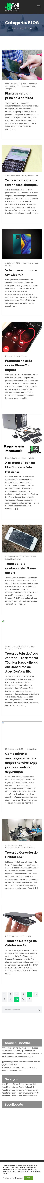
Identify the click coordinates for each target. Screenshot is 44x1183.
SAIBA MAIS (10, 134)
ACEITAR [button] (29, 1178)
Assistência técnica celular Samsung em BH (20, 1093)
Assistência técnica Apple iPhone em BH (19, 1084)
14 (23, 999)
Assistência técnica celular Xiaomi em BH (19, 1096)
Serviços (8, 89)
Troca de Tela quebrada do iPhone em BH (20, 568)
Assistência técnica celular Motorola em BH (20, 1090)
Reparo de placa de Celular (24, 86)
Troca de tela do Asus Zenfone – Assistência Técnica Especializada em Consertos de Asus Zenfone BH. (21, 663)
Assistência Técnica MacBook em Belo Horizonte (20, 467)
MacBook (25, 458)
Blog (22, 28)
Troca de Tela (32, 176)
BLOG (25, 84)
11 (4, 999)
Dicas (12, 559)
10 (36, 994)
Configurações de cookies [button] (13, 1178)
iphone (18, 559)
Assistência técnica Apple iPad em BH (18, 1087)
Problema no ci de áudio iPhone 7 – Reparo (18, 365)
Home (15, 28)
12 (10, 999)
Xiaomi (25, 263)
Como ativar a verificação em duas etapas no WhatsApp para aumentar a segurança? (21, 763)
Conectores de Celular (14, 848)
